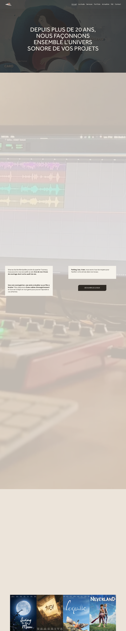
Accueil (74, 4)
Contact (118, 4)
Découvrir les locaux (92, 288)
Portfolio (97, 4)
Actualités (105, 4)
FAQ (112, 4)
